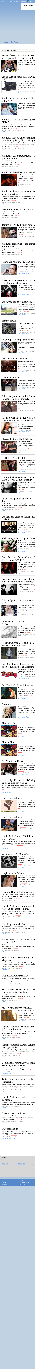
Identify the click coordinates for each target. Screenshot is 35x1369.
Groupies (6, 704)
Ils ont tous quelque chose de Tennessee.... (16, 500)
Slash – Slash (8, 742)
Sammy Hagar (9, 320)
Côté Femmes (26, 8)
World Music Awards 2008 (15, 975)
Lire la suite (14, 128)
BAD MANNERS (21, 1164)
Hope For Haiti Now (12, 798)
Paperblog (10, 7)
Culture (25, 5)
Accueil (3, 1)
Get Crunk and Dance (12, 761)
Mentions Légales (23, 1184)
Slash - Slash (8, 723)
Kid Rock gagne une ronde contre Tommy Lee (18, 245)
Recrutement (5, 1184)
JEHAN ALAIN (5, 1164)
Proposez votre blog (13, 1)
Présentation (22, 1181)
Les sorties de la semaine (14, 358)
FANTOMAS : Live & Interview (18, 685)
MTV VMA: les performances (17, 1007)
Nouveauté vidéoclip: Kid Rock (17, 209)
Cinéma (31, 5)
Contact (4, 1182)
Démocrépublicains (11, 377)
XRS (33, 1164)
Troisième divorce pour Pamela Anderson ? (17, 1080)
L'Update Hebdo (10, 1128)
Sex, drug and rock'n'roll (14, 924)
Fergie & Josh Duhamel (13, 873)
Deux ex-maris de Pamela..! (15, 1113)
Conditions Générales (24, 1182)
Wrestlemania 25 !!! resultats (16, 854)
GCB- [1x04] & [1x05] (13, 458)
